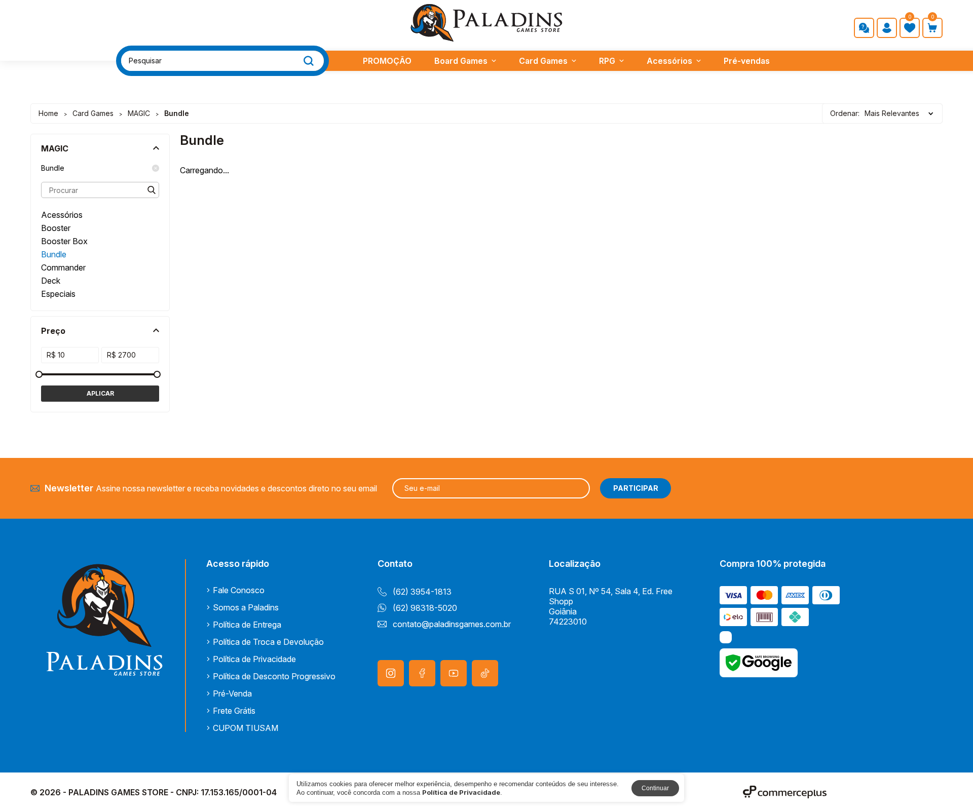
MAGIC (139, 113)
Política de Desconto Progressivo (274, 676)
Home (48, 113)
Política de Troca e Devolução (268, 642)
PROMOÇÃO (387, 61)
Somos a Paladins (246, 607)
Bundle (52, 168)
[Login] (887, 28)
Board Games (461, 61)
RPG (607, 61)
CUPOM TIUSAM (245, 728)
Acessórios (669, 61)
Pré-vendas (747, 61)
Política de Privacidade (254, 659)
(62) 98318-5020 (425, 608)
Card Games (543, 61)
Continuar (655, 788)
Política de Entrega (247, 625)
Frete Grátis (234, 711)
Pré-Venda (232, 693)
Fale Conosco (239, 590)
